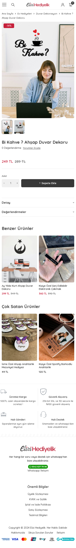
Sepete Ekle (49, 183)
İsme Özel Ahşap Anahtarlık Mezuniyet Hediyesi (18, 366)
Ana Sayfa (7, 13)
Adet (4, 176)
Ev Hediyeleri (24, 13)
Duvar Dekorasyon (46, 13)
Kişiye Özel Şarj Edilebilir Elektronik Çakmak (53, 287)
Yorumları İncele (31, 148)
